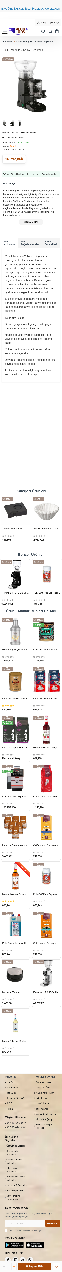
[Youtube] (23, 1260)
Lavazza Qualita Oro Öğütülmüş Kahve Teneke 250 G (16, 698)
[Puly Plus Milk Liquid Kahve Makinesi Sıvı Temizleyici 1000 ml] (15, 925)
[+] (13, 1266)
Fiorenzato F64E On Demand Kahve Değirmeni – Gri (47, 992)
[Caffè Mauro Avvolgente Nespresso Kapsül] (46, 925)
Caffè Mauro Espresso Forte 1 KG (47, 796)
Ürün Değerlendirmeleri (30, 242)
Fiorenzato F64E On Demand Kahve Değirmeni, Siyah (15, 592)
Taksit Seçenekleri (51, 242)
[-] (4, 1266)
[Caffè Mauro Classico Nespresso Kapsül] (46, 827)
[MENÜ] (5, 31)
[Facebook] (8, 1260)
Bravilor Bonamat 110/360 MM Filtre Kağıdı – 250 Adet (47, 528)
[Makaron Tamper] (15, 974)
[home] (7, 41)
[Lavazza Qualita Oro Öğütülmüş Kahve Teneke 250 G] (15, 680)
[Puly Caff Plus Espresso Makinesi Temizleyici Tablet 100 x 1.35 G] (47, 574)
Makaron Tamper (11, 992)
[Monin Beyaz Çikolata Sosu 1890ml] (15, 631)
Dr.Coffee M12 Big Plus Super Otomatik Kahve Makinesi (16, 796)
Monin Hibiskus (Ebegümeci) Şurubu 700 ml (47, 747)
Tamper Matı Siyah (12, 528)
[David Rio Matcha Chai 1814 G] (46, 631)
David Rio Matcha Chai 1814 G (47, 649)
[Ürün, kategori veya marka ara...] (49, 31)
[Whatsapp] (30, 1260)
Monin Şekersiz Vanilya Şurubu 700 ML (16, 1041)
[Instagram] (15, 1260)
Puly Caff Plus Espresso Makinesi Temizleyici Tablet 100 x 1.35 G (47, 592)
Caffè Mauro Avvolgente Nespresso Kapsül (47, 943)
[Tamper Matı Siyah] (15, 510)
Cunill (13, 146)
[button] (34, 1266)
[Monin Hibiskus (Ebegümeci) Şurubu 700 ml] (46, 729)
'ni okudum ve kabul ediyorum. (26, 1231)
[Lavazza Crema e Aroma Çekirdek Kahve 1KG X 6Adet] (15, 827)
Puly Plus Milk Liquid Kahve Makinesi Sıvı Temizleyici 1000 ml (16, 943)
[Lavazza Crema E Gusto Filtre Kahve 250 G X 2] (46, 680)
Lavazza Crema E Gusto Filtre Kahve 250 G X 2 (47, 698)
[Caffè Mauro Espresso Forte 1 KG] (46, 778)
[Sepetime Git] (57, 31)
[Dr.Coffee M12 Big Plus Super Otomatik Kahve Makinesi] (15, 778)
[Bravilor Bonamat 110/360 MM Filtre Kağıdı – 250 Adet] (46, 510)
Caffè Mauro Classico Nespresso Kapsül (47, 845)
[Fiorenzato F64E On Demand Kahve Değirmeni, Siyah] (15, 574)
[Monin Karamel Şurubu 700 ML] (15, 876)
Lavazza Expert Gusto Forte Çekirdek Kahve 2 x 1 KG (16, 747)
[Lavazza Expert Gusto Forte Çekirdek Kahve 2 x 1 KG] (15, 729)
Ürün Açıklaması (9, 242)
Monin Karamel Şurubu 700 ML (16, 894)
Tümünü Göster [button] (31, 222)
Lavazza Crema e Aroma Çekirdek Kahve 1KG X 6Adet (16, 845)
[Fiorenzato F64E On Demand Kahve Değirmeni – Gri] (46, 974)
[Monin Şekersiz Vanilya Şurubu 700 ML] (15, 1023)
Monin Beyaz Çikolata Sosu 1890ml (16, 649)
